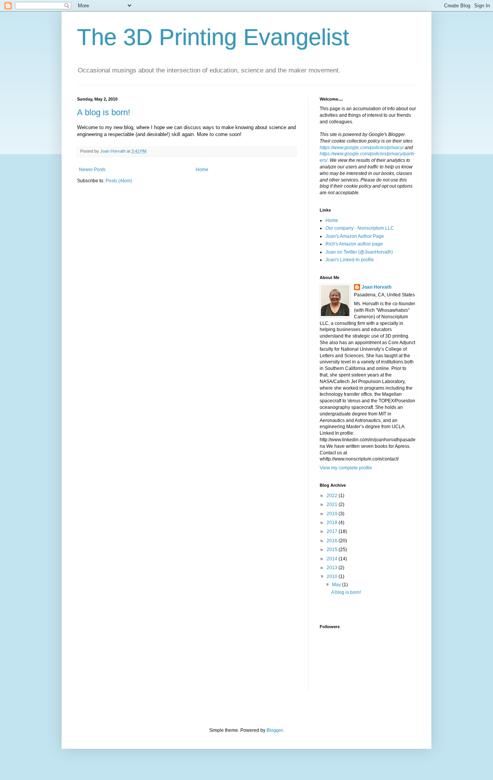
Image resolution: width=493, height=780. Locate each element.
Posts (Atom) (119, 180)
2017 (333, 531)
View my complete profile (346, 468)
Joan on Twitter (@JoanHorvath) (359, 252)
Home (202, 169)
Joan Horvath (376, 287)
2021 (333, 504)
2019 (333, 513)
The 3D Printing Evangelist (213, 37)
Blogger (275, 730)
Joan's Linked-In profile (349, 259)
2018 (333, 522)
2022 (333, 495)
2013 (333, 567)
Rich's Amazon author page (354, 244)
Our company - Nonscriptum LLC (359, 228)
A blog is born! (103, 112)
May (337, 584)
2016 (333, 540)
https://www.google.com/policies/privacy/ (362, 147)
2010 (333, 576)
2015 (333, 549)
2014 (333, 558)
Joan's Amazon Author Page (354, 236)
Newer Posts (92, 169)
